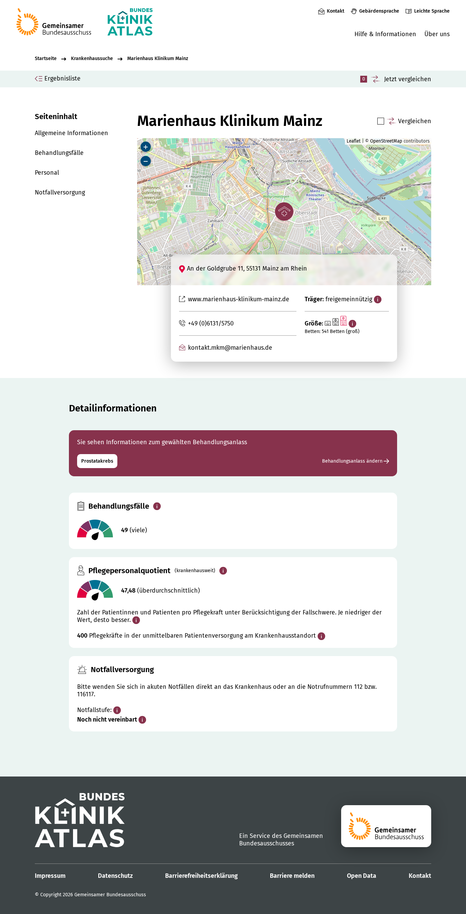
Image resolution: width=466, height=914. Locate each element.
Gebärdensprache (379, 11)
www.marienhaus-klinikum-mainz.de (238, 299)
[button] (284, 211)
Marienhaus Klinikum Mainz (157, 58)
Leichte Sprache (432, 11)
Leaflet (354, 141)
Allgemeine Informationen (71, 133)
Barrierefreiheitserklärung (201, 876)
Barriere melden (292, 876)
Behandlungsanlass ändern (353, 461)
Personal (47, 172)
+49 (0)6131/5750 (210, 323)
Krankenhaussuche (92, 58)
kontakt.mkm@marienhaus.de (230, 347)
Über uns (437, 34)
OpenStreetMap (386, 141)
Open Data (361, 876)
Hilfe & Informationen (385, 34)
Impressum (50, 876)
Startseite (46, 58)
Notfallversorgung (60, 192)
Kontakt (335, 11)
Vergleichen (414, 121)
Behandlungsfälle (59, 153)
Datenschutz (115, 876)
